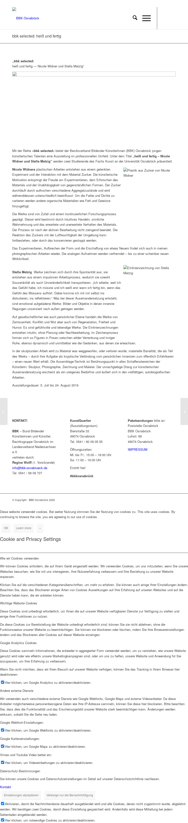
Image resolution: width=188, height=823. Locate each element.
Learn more (23, 528)
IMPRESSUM (137, 449)
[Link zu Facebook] (164, 18)
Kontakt (5, 787)
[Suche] (132, 18)
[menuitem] (132, 18)
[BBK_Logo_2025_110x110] (25, 18)
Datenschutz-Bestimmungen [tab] (20, 771)
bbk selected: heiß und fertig (36, 36)
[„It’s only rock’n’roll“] (184, 411)
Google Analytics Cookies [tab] (18, 642)
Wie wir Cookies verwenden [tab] (19, 558)
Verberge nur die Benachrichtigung (70, 795)
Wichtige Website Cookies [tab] (18, 603)
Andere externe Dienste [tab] (16, 690)
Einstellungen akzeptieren (21, 795)
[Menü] (144, 18)
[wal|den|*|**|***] (4, 411)
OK (6, 528)
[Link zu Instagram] (172, 18)
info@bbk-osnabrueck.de (29, 467)
